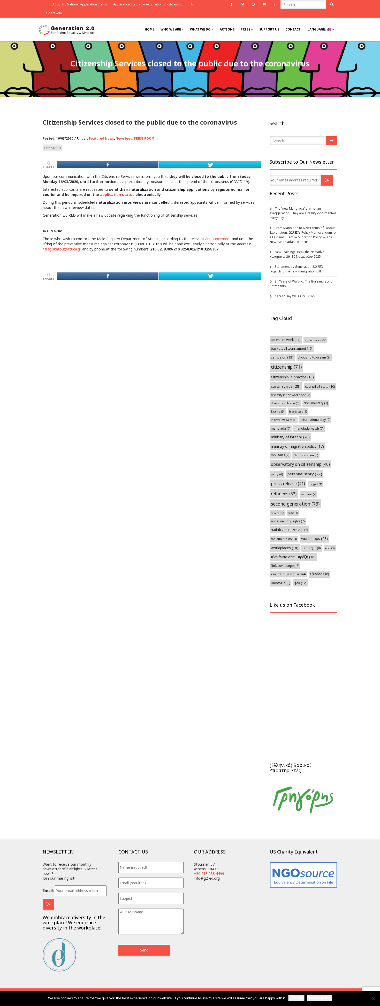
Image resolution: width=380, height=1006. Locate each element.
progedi (315, 484)
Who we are (171, 29)
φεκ (300, 583)
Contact (293, 29)
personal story (304, 473)
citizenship (286, 367)
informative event (283, 420)
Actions (227, 29)
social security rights (288, 521)
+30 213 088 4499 (209, 873)
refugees (284, 494)
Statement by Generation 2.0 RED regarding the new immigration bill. (296, 268)
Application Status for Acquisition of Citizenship (148, 4)
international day (315, 419)
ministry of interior (290, 437)
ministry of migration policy (297, 446)
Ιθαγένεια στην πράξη (293, 556)
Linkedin (275, 4)
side (293, 513)
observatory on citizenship (300, 464)
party (277, 474)
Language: (317, 29)
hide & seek (298, 411)
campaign (282, 357)
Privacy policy (319, 998)
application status (117, 194)
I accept (296, 998)
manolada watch (309, 428)
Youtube (264, 4)
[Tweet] (210, 164)
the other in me (284, 539)
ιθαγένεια (280, 583)
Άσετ (330, 548)
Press (246, 29)
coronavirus (52, 148)
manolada (280, 428)
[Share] (107, 164)
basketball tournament (291, 348)
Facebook (231, 4)
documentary (316, 403)
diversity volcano (285, 403)
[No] (373, 998)
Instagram (253, 4)
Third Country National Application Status (76, 4)
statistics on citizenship (289, 530)
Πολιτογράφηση (285, 565)
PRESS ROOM (144, 138)
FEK (192, 4)
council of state (320, 386)
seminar (277, 513)
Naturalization (306, 455)
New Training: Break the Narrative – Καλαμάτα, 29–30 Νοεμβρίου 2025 (298, 254)
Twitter (242, 4)
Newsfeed (124, 138)
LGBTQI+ (312, 548)
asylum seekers (315, 340)
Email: (48, 890)
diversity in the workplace (290, 395)
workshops (314, 538)
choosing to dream (314, 357)
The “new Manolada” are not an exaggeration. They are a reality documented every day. (303, 213)
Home (149, 29)
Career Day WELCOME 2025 (295, 296)
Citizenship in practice (292, 377)
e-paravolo (54, 13)
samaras (308, 494)
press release (288, 483)
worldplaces (284, 547)
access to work (285, 339)
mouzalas (280, 455)
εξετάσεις (319, 574)
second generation (295, 504)
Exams (278, 411)
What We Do (200, 29)
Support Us (269, 29)
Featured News (101, 138)
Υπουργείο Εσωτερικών (288, 574)
